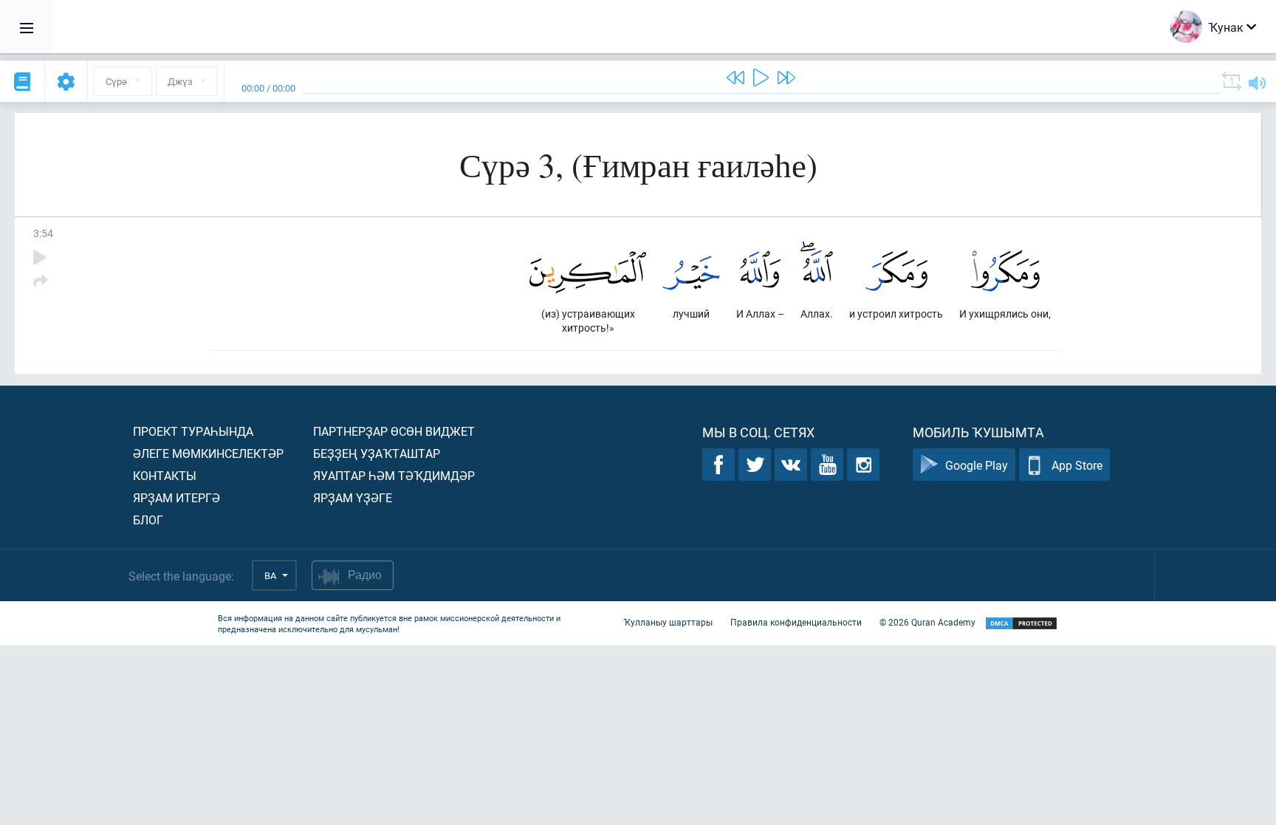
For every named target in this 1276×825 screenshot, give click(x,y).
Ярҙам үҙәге (352, 497)
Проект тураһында (193, 431)
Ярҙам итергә (176, 497)
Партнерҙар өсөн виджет (394, 431)
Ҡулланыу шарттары (668, 622)
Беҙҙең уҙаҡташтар (376, 453)
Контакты (164, 475)
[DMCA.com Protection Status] (1021, 623)
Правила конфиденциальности (796, 622)
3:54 (43, 233)
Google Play (976, 465)
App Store (1077, 465)
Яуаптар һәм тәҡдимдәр (394, 475)
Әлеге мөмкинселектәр (208, 453)
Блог (148, 519)
